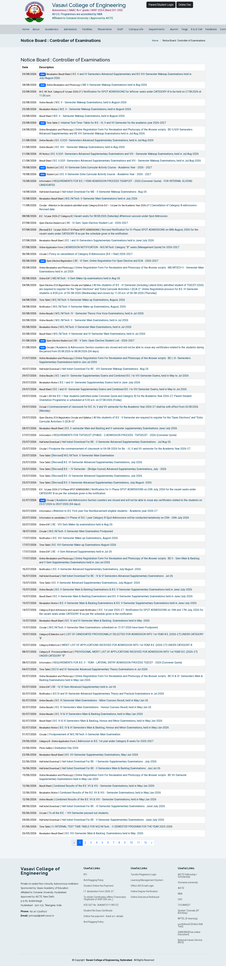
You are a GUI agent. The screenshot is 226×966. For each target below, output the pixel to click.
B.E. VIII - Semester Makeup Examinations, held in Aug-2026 (90, 147)
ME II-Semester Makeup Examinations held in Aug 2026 (114, 84)
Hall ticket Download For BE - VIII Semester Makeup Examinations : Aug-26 (105, 368)
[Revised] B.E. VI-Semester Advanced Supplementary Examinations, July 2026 (97, 462)
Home (25, 29)
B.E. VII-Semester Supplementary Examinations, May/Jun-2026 (101, 754)
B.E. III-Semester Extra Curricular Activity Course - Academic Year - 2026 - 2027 (106, 167)
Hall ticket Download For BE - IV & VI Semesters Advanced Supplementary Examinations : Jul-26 (117, 576)
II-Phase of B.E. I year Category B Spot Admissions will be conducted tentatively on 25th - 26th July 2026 (128, 517)
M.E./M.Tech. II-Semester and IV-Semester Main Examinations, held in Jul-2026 (99, 333)
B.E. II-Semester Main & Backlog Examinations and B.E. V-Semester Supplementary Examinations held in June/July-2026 (123, 596)
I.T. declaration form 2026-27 (99, 891)
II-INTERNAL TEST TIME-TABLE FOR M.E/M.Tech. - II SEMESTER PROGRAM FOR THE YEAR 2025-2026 (112, 826)
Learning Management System (147, 880)
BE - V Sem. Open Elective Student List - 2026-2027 (104, 340)
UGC (180, 899)
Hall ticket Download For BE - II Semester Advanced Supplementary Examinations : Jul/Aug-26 (116, 441)
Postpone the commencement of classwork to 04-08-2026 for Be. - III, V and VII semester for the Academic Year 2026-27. (120, 448)
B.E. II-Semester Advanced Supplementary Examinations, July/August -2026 (97, 569)
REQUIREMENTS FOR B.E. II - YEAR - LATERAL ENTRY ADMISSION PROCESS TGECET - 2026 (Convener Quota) (117, 662)
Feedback (211, 29)
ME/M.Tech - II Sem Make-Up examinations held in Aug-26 (86, 278)
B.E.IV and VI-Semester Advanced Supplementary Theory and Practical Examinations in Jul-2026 (108, 693)
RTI (85, 874)
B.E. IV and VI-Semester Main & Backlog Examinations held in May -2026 (107, 620)
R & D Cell (196, 29)
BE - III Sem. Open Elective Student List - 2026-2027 (97, 222)
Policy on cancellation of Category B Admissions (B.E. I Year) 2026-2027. (91, 254)
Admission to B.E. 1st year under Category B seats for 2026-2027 (115, 741)
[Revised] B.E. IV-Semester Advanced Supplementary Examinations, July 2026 (97, 475)
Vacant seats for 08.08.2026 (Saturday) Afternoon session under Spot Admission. (121, 216)
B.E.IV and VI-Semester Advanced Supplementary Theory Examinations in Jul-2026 (100, 669)
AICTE (181, 888)
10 (131, 842)
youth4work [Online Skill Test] (190, 925)
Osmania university (188, 882)
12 (145, 842)
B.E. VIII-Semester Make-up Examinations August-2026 (84, 544)
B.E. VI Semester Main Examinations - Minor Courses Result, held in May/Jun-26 (101, 700)
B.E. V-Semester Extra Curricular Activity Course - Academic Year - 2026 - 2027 (105, 174)
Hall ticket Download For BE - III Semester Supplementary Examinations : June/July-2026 (113, 806)
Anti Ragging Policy (94, 880)
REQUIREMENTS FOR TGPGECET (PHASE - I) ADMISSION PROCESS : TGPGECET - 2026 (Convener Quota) (115, 435)
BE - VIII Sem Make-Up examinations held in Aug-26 (82, 524)
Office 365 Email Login (142, 886)
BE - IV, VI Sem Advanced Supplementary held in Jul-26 (84, 686)
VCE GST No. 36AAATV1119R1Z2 (101, 905)
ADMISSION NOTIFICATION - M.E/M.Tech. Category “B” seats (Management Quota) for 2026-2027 (122, 247)
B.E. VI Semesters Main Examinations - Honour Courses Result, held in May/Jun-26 (103, 707)
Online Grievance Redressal (145, 897)
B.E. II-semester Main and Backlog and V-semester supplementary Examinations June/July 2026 (121, 428)
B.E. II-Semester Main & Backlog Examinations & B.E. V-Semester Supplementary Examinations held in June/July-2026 (123, 589)
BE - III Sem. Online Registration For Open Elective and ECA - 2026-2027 (116, 260)
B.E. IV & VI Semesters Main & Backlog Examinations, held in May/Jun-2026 (99, 714)
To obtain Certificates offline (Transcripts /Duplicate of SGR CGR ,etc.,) (105, 898)
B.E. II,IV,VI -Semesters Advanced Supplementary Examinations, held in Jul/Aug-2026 (104, 140)
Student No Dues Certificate (98, 910)
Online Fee (185, 4)
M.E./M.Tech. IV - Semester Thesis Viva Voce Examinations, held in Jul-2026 (99, 313)
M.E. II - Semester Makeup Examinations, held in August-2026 (91, 102)
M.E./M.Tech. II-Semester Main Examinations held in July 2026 (101, 198)
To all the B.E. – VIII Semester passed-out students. (79, 813)
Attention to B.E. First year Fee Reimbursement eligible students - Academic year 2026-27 (105, 510)
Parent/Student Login (161, 4)
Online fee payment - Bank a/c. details (103, 916)
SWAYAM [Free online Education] (189, 933)
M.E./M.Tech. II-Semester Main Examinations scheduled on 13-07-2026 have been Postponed (103, 627)
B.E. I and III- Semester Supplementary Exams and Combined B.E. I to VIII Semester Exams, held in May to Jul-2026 (122, 375)
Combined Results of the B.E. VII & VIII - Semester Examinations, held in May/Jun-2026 (103, 785)
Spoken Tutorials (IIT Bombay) (188, 911)
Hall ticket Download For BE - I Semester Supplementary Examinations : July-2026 (109, 761)
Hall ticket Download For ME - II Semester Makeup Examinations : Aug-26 (104, 191)
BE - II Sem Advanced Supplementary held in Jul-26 (82, 551)
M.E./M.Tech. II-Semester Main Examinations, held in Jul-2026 (95, 327)
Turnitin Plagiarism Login (143, 874)
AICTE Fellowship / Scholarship (187, 875)
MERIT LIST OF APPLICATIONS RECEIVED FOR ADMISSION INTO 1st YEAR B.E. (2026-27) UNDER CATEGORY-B (127, 645)
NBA (180, 894)
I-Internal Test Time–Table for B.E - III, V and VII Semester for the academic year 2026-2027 (112, 122)
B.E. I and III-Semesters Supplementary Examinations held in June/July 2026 (109, 240)
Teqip (184, 29)
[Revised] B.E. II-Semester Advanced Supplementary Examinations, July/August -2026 (102, 482)
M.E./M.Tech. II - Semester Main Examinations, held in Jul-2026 (91, 320)
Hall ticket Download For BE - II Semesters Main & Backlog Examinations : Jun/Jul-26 (111, 768)
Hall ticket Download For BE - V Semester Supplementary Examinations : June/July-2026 (113, 819)
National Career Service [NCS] (190, 941)
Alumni (174, 29)
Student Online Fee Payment (98, 886)
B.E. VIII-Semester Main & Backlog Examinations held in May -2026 (104, 833)
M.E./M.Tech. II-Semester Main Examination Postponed (81, 531)
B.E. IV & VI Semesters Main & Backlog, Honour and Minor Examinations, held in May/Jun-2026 (107, 720)
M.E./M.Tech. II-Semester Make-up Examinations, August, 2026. (88, 299)
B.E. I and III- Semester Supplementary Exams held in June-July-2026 (100, 382)
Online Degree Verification (144, 891)
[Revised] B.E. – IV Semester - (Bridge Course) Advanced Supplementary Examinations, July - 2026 (109, 469)
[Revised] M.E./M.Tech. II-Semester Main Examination (83, 455)
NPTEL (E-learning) (188, 918)
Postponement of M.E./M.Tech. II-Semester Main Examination (84, 734)
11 (138, 842)
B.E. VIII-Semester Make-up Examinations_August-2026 (85, 538)
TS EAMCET (184, 905)
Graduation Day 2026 (66, 747)
